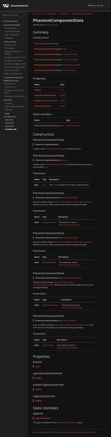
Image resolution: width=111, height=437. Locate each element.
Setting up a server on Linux (15, 57)
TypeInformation (73, 125)
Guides (7, 113)
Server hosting (9, 42)
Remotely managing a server (15, 64)
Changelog (8, 38)
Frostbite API (10, 129)
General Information (11, 25)
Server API (9, 123)
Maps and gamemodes (13, 73)
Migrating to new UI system (14, 96)
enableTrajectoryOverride (45, 100)
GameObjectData (69, 59)
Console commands (12, 31)
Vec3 (62, 90)
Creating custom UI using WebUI (14, 91)
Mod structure (10, 84)
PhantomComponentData (82, 13)
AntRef (62, 95)
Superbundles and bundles (14, 106)
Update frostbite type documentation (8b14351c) (75, 432)
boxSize (37, 90)
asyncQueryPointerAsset (45, 95)
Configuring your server (13, 60)
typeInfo (59, 125)
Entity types (8, 109)
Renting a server (10, 45)
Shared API (9, 126)
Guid (63, 49)
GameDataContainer (71, 65)
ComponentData (51, 25)
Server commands (11, 70)
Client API (9, 120)
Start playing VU (10, 28)
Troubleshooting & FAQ (13, 77)
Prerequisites (9, 48)
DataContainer (69, 70)
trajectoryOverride (42, 106)
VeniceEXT (7, 100)
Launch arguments (11, 34)
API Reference (10, 116)
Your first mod (9, 87)
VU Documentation (10, 21)
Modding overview (10, 80)
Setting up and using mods (14, 67)
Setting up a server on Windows (12, 52)
